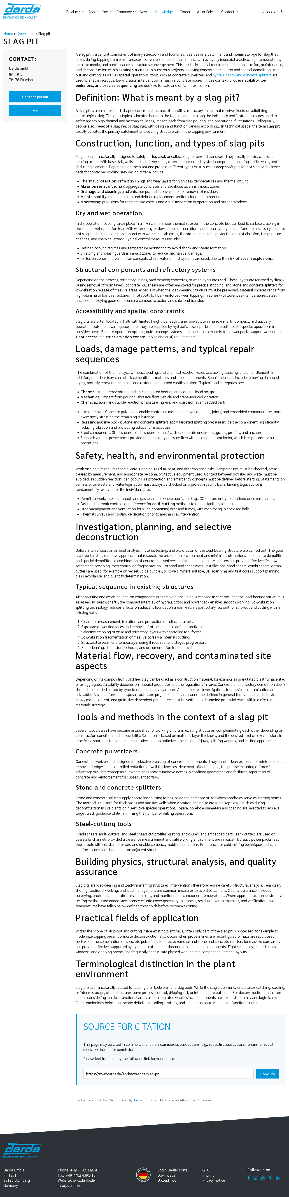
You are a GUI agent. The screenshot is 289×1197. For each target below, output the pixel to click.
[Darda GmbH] (22, 11)
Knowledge (26, 33)
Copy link (267, 1073)
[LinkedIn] (278, 1178)
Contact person (35, 96)
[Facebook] (248, 1178)
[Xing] (270, 1178)
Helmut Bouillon (146, 1100)
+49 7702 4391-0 (84, 1169)
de (283, 10)
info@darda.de (69, 1185)
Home (8, 33)
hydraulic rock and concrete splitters (242, 74)
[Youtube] (263, 1178)
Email (35, 110)
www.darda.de (84, 1180)
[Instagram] (255, 1178)
